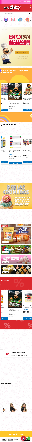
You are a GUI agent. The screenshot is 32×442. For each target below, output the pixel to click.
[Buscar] (30, 13)
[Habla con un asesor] (23, 438)
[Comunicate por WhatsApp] (27, 7)
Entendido (26, 439)
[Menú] (2, 7)
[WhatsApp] (28, 438)
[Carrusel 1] (16, 46)
